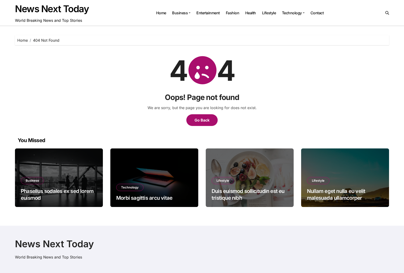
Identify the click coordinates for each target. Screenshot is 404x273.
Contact (317, 13)
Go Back (202, 120)
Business (180, 13)
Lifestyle (269, 13)
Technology (292, 13)
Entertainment (208, 13)
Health (250, 13)
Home (161, 13)
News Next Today (52, 9)
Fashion (232, 13)
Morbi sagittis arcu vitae (144, 198)
